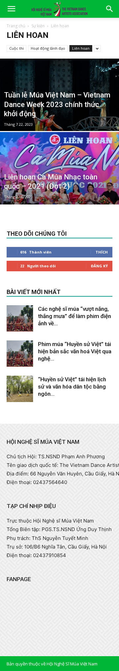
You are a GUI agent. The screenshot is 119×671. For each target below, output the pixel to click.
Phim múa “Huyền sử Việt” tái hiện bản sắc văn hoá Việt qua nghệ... (74, 351)
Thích (102, 252)
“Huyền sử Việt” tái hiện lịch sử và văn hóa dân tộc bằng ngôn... (72, 386)
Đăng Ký (99, 265)
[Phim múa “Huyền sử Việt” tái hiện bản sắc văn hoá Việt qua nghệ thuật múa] (20, 353)
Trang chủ (16, 26)
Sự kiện (38, 26)
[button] (11, 9)
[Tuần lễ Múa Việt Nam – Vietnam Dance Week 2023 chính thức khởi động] (59, 106)
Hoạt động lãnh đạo (48, 48)
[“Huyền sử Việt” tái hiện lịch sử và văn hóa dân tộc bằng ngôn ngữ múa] (20, 389)
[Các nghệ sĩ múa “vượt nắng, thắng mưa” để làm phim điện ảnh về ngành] (20, 318)
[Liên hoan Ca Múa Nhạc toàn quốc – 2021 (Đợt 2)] (59, 183)
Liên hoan (81, 48)
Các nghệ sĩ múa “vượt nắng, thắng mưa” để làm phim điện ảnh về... (74, 316)
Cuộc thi (16, 48)
